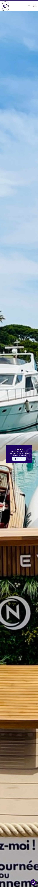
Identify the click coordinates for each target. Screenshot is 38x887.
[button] (33, 882)
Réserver (20, 459)
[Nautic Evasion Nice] (5, 6)
